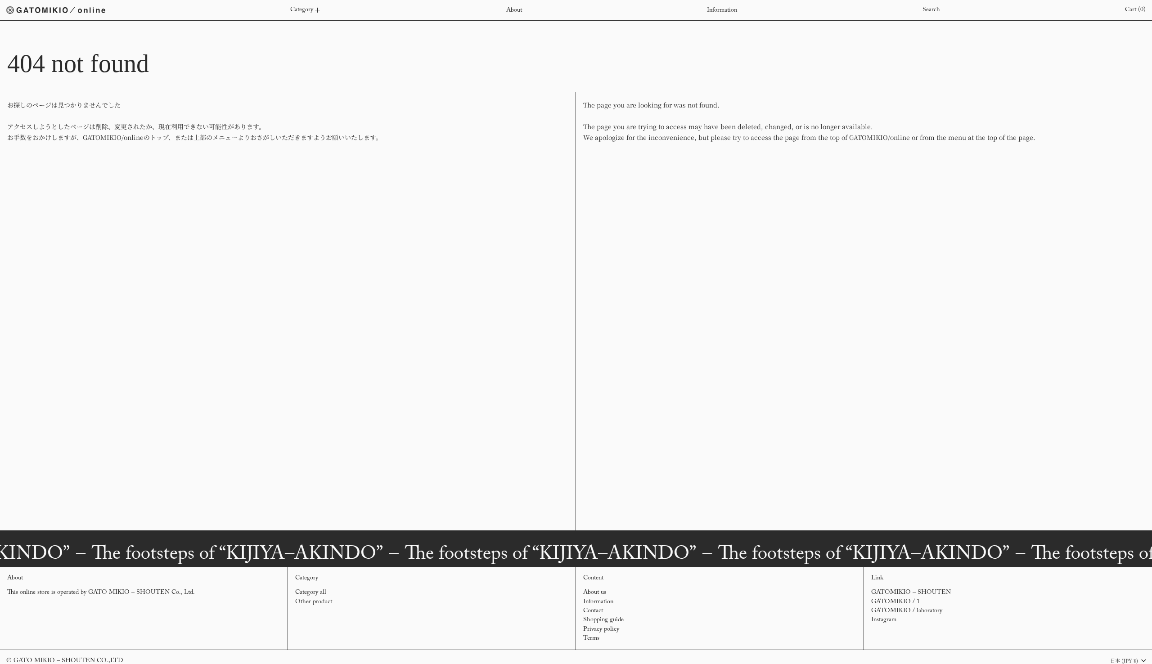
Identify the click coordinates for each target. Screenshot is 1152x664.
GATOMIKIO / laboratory (906, 611)
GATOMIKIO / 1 (895, 602)
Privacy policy (601, 629)
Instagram (883, 620)
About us (594, 592)
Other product (313, 602)
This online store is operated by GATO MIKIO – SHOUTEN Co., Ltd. (101, 592)
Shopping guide (603, 620)
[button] (931, 10)
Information (598, 602)
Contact (593, 611)
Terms (591, 638)
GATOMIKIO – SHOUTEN (911, 592)
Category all (310, 592)
